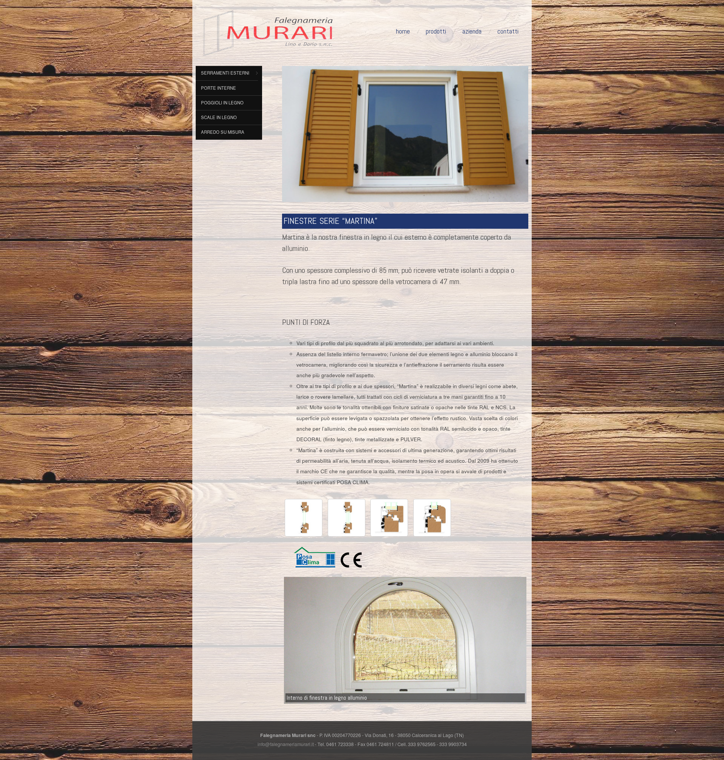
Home (403, 31)
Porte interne (218, 88)
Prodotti (436, 31)
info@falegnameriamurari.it (286, 744)
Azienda (472, 31)
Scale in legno (219, 117)
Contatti (507, 31)
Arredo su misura (222, 132)
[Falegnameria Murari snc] (267, 31)
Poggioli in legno (222, 102)
